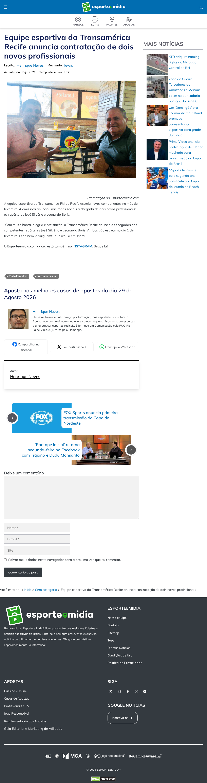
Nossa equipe (117, 618)
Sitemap (113, 633)
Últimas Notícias (119, 648)
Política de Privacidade (125, 663)
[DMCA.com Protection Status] (103, 780)
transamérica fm (47, 276)
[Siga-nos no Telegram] (145, 691)
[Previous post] (12, 418)
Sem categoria (46, 590)
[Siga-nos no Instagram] (119, 691)
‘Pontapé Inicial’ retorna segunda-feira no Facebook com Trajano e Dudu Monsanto (51, 450)
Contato (113, 625)
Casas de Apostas (16, 698)
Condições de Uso (120, 655)
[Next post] (131, 450)
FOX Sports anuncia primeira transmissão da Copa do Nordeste (90, 418)
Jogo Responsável (16, 713)
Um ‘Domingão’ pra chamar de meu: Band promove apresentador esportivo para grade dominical (185, 121)
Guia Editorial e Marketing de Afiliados (33, 729)
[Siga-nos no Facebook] (128, 691)
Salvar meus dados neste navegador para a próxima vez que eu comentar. (64, 560)
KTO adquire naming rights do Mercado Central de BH (184, 62)
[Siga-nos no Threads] (136, 691)
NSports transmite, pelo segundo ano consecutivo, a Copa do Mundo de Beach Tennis (184, 181)
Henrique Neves (25, 376)
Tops (111, 640)
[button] (201, 7)
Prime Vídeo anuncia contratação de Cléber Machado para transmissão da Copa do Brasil (186, 153)
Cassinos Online (15, 691)
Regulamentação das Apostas (25, 721)
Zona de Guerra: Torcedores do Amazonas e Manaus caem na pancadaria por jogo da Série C (185, 90)
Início (28, 590)
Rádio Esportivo (18, 276)
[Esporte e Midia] (103, 7)
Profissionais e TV (16, 706)
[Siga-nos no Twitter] (111, 691)
